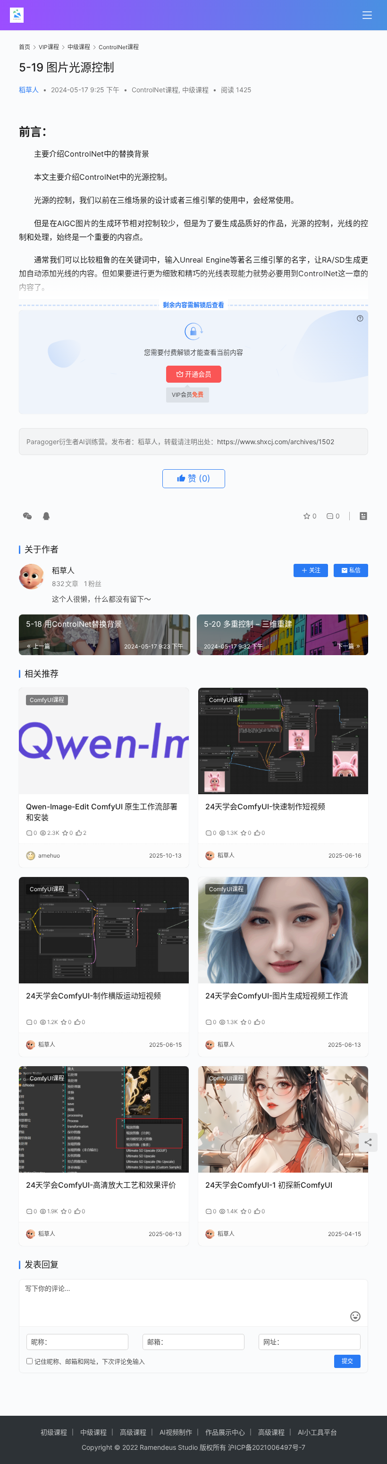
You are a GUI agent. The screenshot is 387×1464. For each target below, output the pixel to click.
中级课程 (195, 90)
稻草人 (29, 90)
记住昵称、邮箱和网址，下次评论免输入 (89, 1361)
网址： (273, 1342)
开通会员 (198, 374)
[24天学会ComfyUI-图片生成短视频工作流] (283, 930)
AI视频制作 (176, 1432)
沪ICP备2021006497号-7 (266, 1447)
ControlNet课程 (155, 90)
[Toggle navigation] (367, 15)
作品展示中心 (225, 1432)
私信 (355, 570)
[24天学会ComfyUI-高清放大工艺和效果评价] (104, 1119)
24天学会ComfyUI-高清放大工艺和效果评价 (101, 1185)
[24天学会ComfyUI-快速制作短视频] (283, 741)
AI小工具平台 (317, 1432)
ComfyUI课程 (47, 699)
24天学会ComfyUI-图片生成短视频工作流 (276, 995)
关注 (314, 570)
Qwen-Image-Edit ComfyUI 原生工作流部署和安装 (101, 812)
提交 (347, 1361)
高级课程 (133, 1432)
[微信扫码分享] (27, 516)
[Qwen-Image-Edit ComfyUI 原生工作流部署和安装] (104, 741)
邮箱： (157, 1342)
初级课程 (54, 1432)
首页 (24, 47)
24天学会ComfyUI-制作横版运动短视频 (93, 995)
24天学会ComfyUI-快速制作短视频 (265, 806)
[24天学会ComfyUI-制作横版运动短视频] (104, 930)
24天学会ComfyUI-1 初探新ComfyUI (268, 1185)
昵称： (41, 1342)
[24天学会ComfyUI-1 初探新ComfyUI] (283, 1119)
